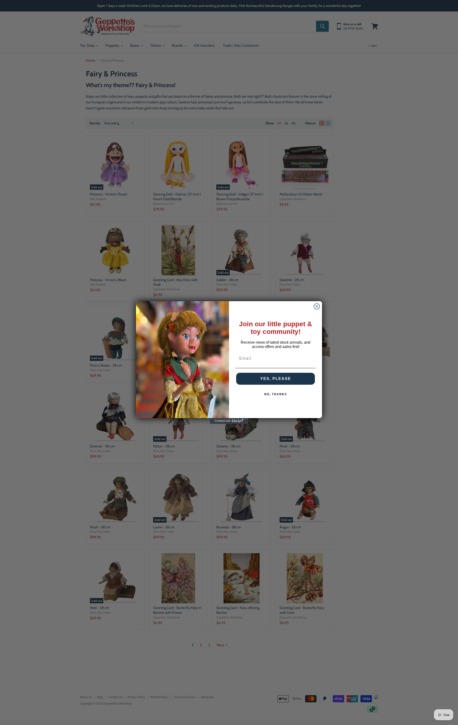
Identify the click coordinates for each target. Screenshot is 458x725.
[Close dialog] (317, 306)
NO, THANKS (275, 394)
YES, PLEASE (275, 379)
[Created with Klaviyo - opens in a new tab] (229, 421)
